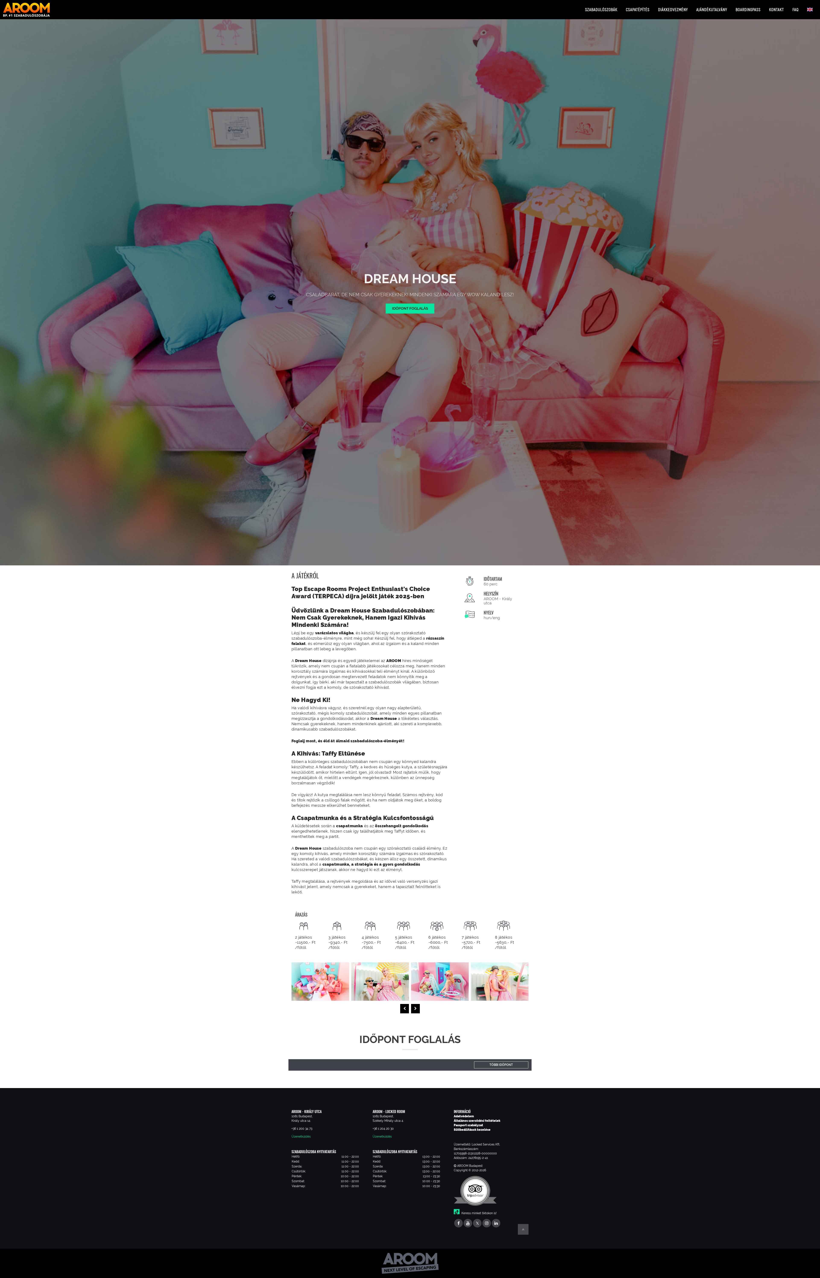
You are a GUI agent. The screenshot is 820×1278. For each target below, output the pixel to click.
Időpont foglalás (410, 308)
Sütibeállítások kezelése (472, 1129)
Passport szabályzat (468, 1125)
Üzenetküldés (301, 1136)
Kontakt (776, 9)
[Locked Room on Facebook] (458, 1223)
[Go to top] (523, 1229)
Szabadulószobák (601, 9)
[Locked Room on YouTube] (468, 1223)
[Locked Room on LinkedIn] (496, 1223)
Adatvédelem (464, 1116)
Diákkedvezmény (673, 9)
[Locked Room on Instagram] (486, 1223)
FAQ (795, 9)
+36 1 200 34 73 (301, 1128)
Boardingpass (748, 9)
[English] (810, 9)
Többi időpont (501, 1064)
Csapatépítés (638, 9)
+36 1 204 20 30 (383, 1128)
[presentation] (404, 1008)
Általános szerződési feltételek (477, 1120)
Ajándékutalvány (711, 9)
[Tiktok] (457, 1213)
